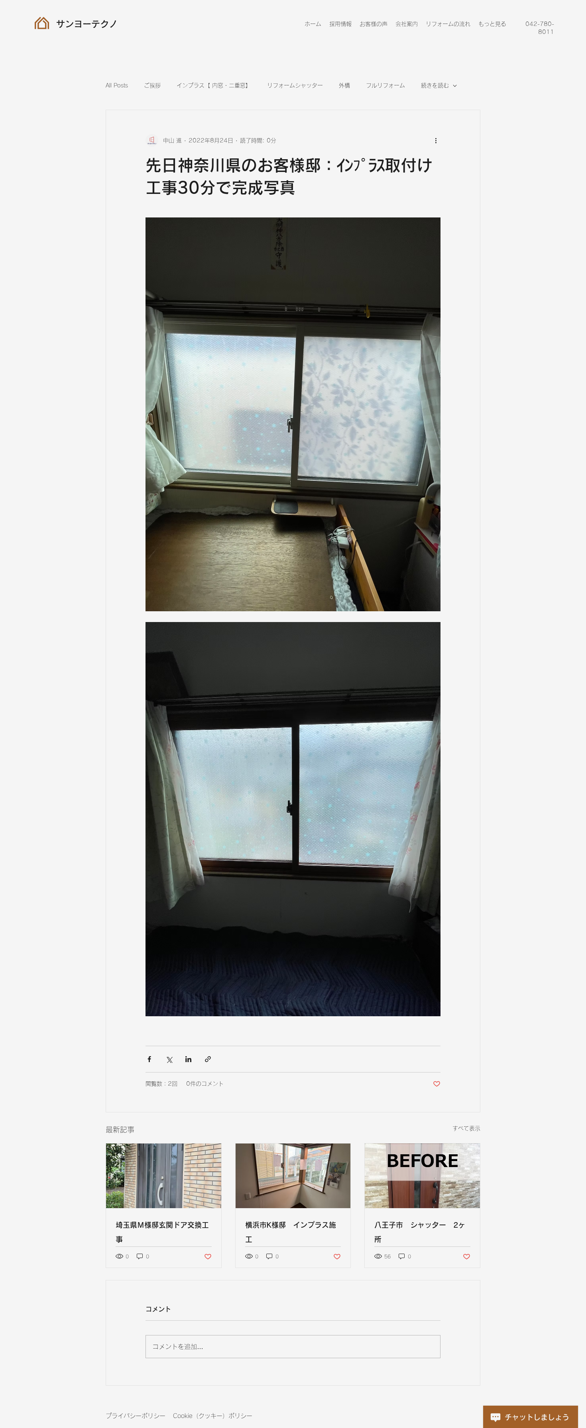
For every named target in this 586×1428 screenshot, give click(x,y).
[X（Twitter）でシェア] (169, 1059)
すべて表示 (466, 1128)
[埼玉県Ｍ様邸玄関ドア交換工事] (163, 1176)
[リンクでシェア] (208, 1059)
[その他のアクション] (435, 140)
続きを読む (435, 85)
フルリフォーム (385, 85)
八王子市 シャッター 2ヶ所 (419, 1232)
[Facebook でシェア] (149, 1059)
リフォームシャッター (295, 85)
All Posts (117, 85)
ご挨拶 (152, 85)
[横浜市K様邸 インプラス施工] (293, 1176)
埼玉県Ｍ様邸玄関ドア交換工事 (162, 1232)
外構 (344, 85)
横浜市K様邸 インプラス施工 (290, 1232)
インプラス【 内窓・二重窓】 (214, 85)
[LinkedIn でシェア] (188, 1059)
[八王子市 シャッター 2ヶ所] (422, 1176)
